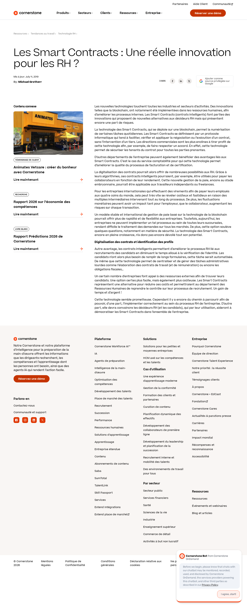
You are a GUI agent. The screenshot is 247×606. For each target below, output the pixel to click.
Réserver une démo (208, 13)
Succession (102, 413)
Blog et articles (202, 513)
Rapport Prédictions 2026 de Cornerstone (45, 226)
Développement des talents (113, 391)
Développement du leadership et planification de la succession (163, 446)
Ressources (20, 33)
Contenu (100, 456)
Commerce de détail (156, 534)
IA (96, 354)
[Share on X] (189, 81)
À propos (198, 387)
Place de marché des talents (114, 398)
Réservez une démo (31, 379)
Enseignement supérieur (159, 527)
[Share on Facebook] (172, 81)
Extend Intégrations (108, 507)
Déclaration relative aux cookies (145, 563)
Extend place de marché (111, 514)
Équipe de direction (205, 354)
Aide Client (200, 4)
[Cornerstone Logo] (27, 13)
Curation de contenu (156, 407)
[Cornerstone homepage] (48, 339)
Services (100, 500)
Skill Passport (104, 493)
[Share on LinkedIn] (181, 81)
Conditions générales (108, 563)
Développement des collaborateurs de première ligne (161, 430)
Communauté (222, 4)
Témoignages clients (206, 380)
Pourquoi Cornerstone (206, 346)
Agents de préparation (110, 361)
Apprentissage (104, 442)
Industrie (149, 520)
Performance (103, 420)
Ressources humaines (109, 427)
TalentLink (101, 485)
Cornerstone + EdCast (206, 394)
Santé (147, 505)
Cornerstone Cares (204, 409)
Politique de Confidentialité (75, 563)
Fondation (198, 401)
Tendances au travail (42, 33)
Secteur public (153, 491)
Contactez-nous (24, 406)
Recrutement (103, 406)
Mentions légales (47, 563)
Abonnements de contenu (112, 464)
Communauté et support (30, 412)
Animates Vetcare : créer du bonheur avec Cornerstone (44, 112)
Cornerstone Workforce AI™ (112, 346)
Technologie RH (67, 33)
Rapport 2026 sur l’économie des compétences (38, 193)
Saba (98, 471)
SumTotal (101, 478)
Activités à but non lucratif (160, 541)
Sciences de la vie (155, 512)
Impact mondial (202, 438)
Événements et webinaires (209, 506)
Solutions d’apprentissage (112, 435)
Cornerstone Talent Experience (212, 361)
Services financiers (155, 498)
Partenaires (180, 4)
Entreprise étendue (107, 449)
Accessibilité (200, 456)
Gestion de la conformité (159, 388)
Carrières (198, 423)
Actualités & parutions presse (211, 416)
